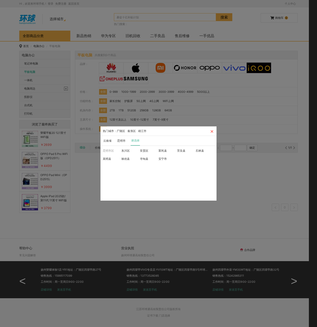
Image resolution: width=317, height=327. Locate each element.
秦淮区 (131, 131)
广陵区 (121, 131)
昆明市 (121, 140)
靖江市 (142, 131)
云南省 (107, 140)
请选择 (135, 140)
